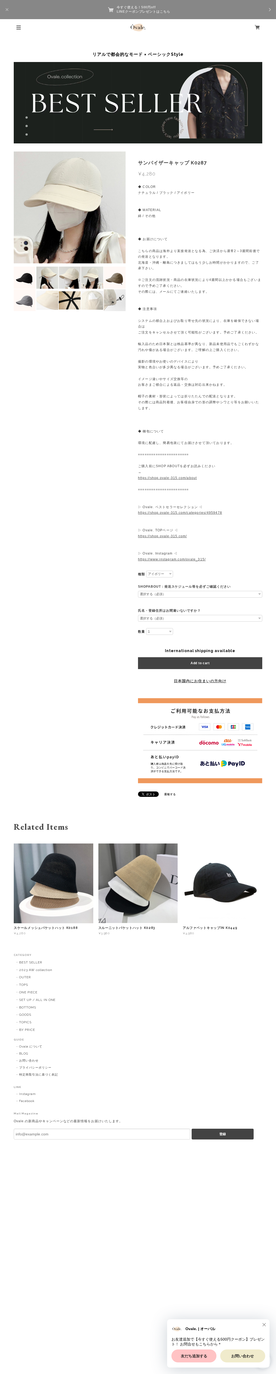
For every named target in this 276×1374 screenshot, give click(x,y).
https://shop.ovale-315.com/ (162, 536)
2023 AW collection (35, 970)
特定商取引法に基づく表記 (38, 1074)
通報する (170, 794)
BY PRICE (27, 1030)
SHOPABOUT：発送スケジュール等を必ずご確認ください (184, 586)
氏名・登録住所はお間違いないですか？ (169, 610)
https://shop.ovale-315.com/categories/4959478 (180, 513)
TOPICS (25, 1022)
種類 (141, 574)
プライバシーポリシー (35, 1067)
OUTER (25, 977)
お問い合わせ (29, 1060)
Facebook (26, 1101)
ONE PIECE (28, 992)
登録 (222, 1134)
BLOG (23, 1053)
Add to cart (200, 663)
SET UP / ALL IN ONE (37, 1000)
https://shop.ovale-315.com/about (167, 478)
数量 (141, 631)
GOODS (25, 1015)
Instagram (27, 1094)
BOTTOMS (27, 1007)
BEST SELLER (30, 962)
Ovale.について (30, 1046)
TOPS (23, 985)
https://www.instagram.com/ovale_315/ (172, 559)
